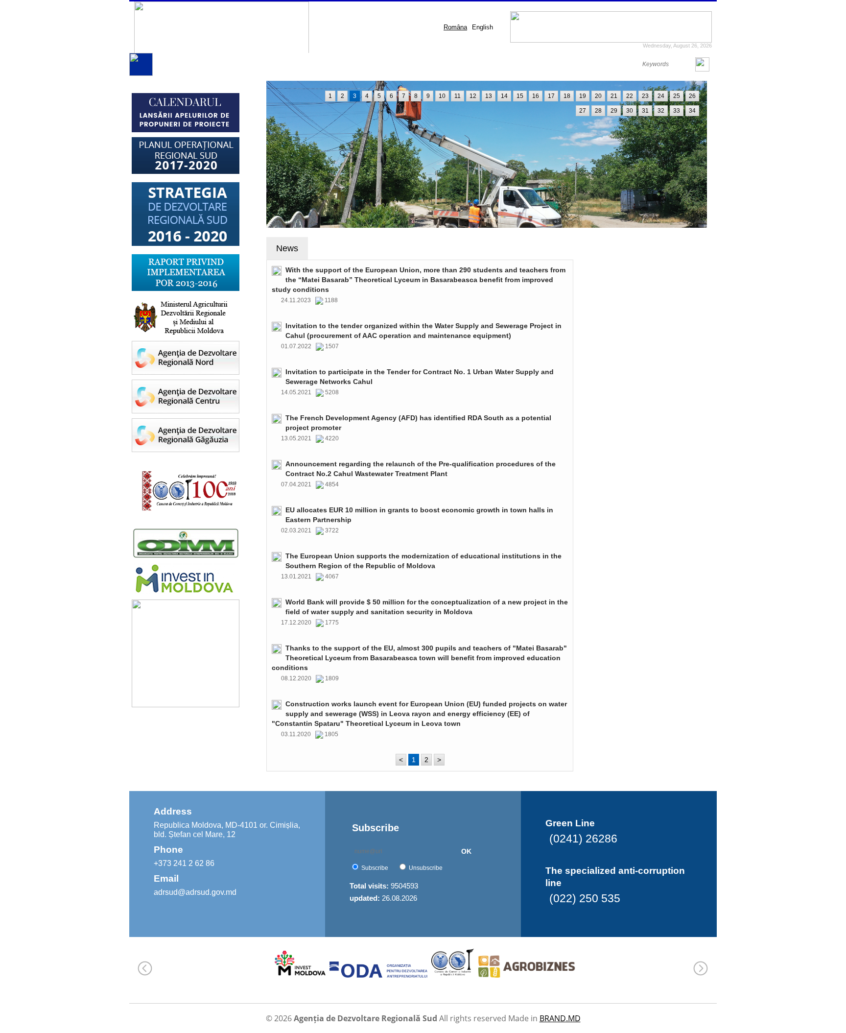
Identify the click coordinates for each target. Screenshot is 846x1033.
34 (692, 110)
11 (457, 96)
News (287, 248)
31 (645, 110)
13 (488, 96)
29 (614, 110)
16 (535, 96)
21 (614, 96)
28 (598, 110)
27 (582, 110)
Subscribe (374, 868)
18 (567, 96)
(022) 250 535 (584, 898)
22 (629, 96)
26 (692, 96)
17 (551, 96)
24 (661, 96)
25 (676, 96)
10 (442, 96)
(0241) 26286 (583, 838)
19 (582, 96)
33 (676, 110)
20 (598, 96)
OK (466, 851)
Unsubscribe (426, 868)
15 (520, 96)
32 (661, 110)
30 (629, 110)
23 (645, 96)
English (482, 27)
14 (504, 96)
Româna (455, 27)
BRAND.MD (560, 1018)
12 (473, 96)
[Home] (141, 73)
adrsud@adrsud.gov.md (195, 892)
